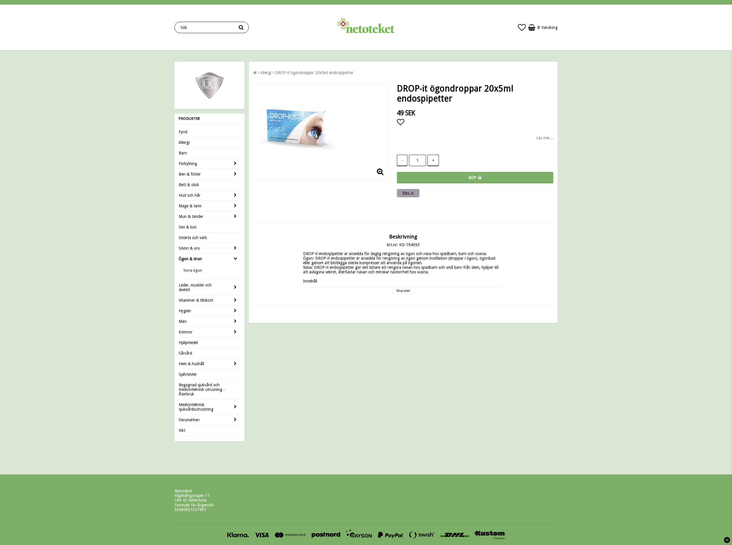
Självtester (188, 374)
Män (182, 321)
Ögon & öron (190, 258)
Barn (183, 153)
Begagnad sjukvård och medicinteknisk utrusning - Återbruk (202, 389)
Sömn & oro (189, 248)
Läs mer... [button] (544, 138)
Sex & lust (187, 227)
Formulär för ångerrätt (194, 505)
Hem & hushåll (191, 363)
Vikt (182, 430)
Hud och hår (189, 195)
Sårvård (185, 353)
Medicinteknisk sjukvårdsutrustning (196, 406)
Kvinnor (185, 332)
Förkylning (188, 163)
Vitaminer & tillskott (196, 300)
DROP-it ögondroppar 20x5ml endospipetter (314, 72)
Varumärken (189, 419)
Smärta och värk (193, 237)
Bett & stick (189, 184)
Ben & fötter (190, 174)
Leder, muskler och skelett (195, 287)
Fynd (183, 132)
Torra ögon (192, 270)
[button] (522, 27)
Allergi (184, 142)
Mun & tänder (191, 216)
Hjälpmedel (188, 342)
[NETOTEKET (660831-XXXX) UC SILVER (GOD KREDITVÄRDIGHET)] (209, 98)
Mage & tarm (190, 206)
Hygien (185, 311)
